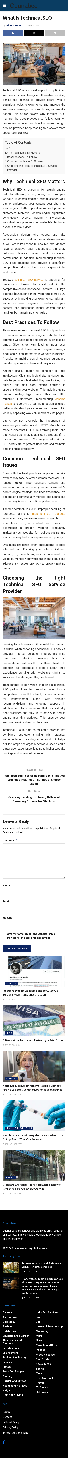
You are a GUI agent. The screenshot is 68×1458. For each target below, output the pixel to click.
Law (38, 1317)
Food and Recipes (13, 1371)
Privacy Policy (10, 1427)
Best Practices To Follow (22, 157)
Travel (40, 1382)
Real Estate (42, 1359)
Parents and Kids (46, 1345)
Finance (10, 1177)
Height (7, 1390)
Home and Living (13, 1395)
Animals (8, 1312)
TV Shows (42, 1387)
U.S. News (42, 1392)
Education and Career (16, 1335)
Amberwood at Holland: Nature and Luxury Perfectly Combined (42, 1265)
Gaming (7, 1376)
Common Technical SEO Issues (26, 161)
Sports (40, 1368)
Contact (7, 1416)
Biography (9, 1321)
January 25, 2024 (12, 1045)
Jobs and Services (47, 1312)
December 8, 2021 (12, 1194)
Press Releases (45, 1354)
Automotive (10, 1317)
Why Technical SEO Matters (23, 152)
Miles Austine (13, 25)
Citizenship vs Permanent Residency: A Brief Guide (33, 1040)
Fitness (7, 1366)
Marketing (42, 1331)
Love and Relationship (49, 1326)
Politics (40, 1349)
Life (38, 1321)
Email (7, 901)
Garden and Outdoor (15, 1381)
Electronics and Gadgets (12, 1342)
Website (7, 917)
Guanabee (24, 5)
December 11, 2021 (13, 1095)
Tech (39, 1373)
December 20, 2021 (13, 1144)
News (9, 1033)
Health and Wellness (19, 1128)
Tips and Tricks (45, 1378)
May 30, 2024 (10, 999)
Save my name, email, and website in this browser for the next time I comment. (30, 935)
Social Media (44, 1364)
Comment (10, 840)
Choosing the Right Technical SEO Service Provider (32, 168)
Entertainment (11, 1348)
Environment (10, 1352)
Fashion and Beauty (14, 1357)
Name (7, 885)
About (6, 1411)
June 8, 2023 (33, 25)
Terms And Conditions (15, 1432)
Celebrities (9, 1331)
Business (11, 983)
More (39, 1335)
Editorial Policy (11, 1422)
